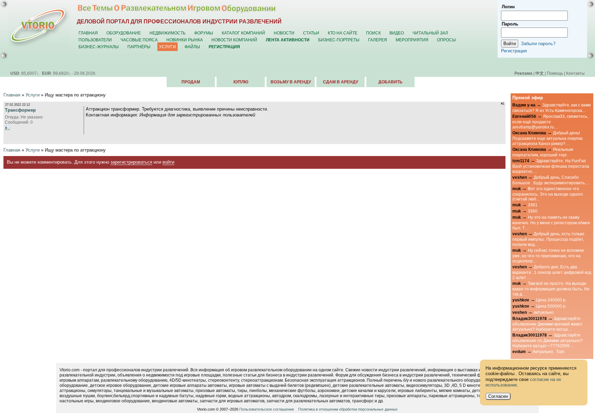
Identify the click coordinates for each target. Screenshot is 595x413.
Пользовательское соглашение (266, 409)
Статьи (311, 33)
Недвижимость (167, 33)
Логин (508, 6)
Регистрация (514, 50)
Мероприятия (412, 40)
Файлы (192, 46)
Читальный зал (430, 33)
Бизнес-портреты (338, 40)
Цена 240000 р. (551, 300)
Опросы (446, 40)
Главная (88, 33)
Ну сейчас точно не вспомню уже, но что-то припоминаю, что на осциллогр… (548, 255)
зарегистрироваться (131, 162)
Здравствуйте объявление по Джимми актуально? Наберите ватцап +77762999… (547, 340)
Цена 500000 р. (551, 306)
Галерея (377, 40)
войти (168, 162)
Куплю (240, 82)
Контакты (575, 73)
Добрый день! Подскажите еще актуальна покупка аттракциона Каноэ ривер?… (547, 138)
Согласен (498, 396)
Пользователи (95, 40)
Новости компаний (234, 40)
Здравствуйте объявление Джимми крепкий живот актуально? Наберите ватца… (547, 323)
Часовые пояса (139, 40)
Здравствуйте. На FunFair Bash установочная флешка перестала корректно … (550, 166)
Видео (396, 33)
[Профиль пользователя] (7, 128)
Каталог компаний (243, 33)
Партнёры (138, 46)
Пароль (510, 24)
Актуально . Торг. (549, 351)
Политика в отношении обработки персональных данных (348, 409)
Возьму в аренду (291, 82)
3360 (532, 211)
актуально (544, 312)
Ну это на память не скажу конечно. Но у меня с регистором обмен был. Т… (551, 222)
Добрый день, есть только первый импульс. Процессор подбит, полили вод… (548, 239)
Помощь (555, 73)
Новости (284, 33)
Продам (190, 82)
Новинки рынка (184, 40)
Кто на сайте (342, 33)
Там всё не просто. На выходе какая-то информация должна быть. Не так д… (550, 288)
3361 (532, 205)
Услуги (167, 46)
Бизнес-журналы (99, 46)
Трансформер (20, 110)
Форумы (203, 33)
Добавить (390, 82)
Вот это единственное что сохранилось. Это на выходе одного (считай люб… (547, 194)
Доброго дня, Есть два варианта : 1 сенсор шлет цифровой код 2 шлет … (551, 272)
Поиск (373, 33)
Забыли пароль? (538, 43)
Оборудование (123, 33)
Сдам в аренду (340, 82)
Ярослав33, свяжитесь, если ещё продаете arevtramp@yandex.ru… (550, 121)
